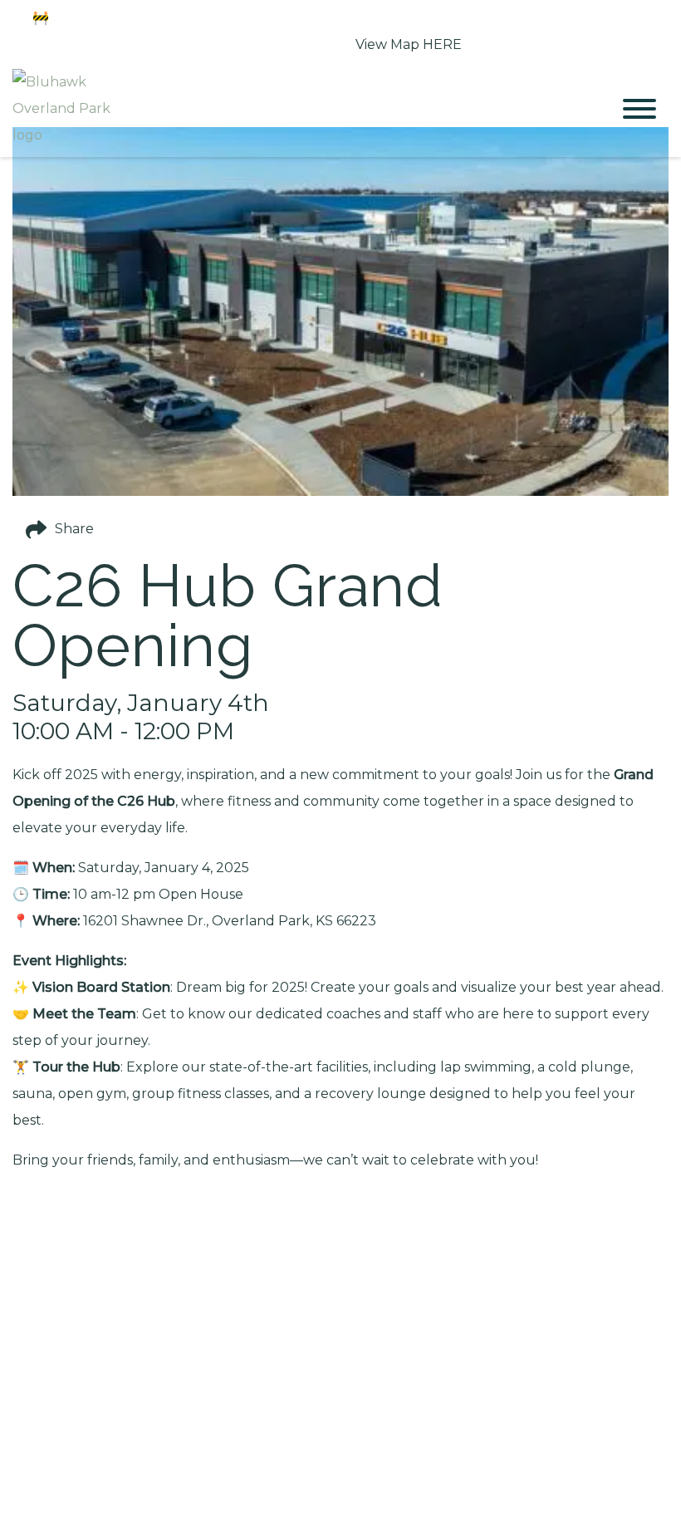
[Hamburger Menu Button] (639, 108)
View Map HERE (408, 44)
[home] (298, 109)
